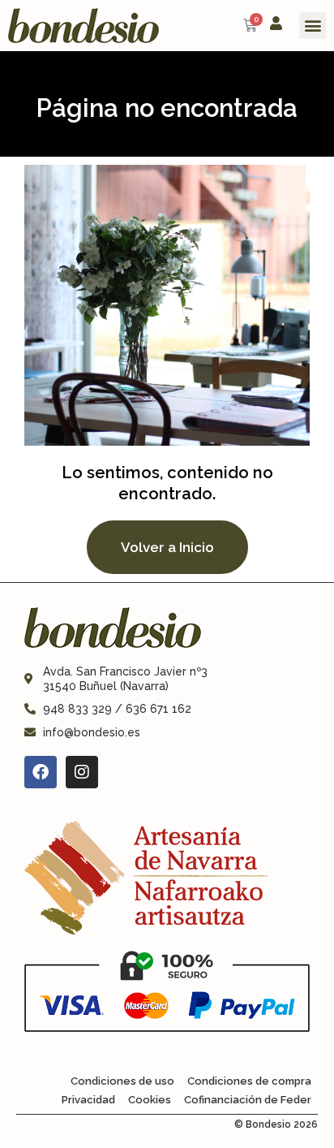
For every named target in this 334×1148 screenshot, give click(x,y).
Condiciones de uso (122, 1081)
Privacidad (88, 1100)
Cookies (149, 1100)
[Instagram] (82, 772)
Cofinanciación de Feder (247, 1100)
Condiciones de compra (249, 1081)
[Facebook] (40, 772)
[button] (312, 25)
